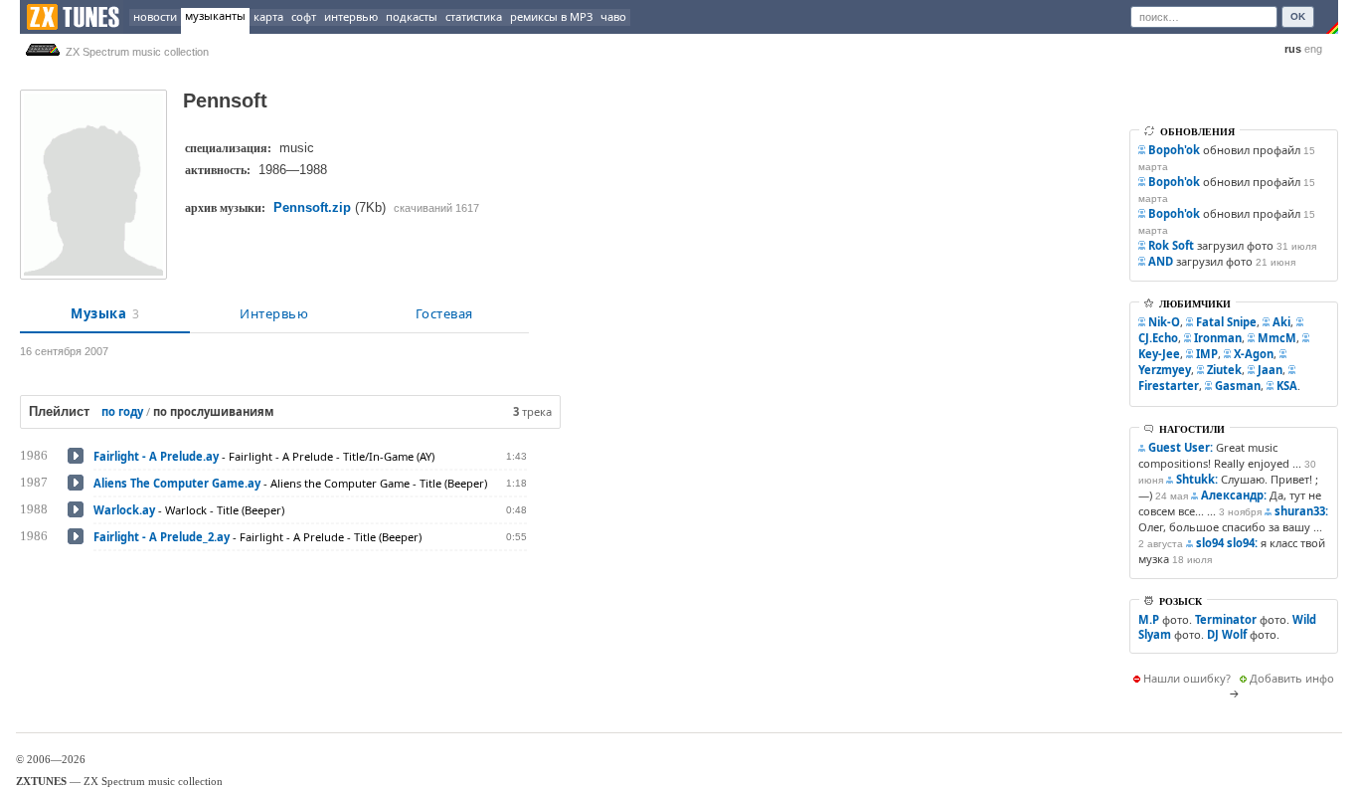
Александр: (1234, 495)
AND (1160, 261)
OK (1297, 16)
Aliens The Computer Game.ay (176, 483)
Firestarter (1168, 385)
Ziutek (1224, 369)
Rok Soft (1171, 245)
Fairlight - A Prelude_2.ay (161, 536)
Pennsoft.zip (312, 207)
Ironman (1218, 337)
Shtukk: (1197, 479)
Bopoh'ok (1174, 149)
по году (122, 411)
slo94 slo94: (1227, 542)
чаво (613, 16)
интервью (351, 16)
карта (268, 16)
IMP (1207, 353)
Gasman (1238, 385)
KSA (1286, 385)
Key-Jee (1159, 353)
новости (155, 16)
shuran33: (1301, 510)
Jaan (1270, 369)
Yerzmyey (1164, 369)
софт (303, 16)
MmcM (1277, 337)
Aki (1281, 321)
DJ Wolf (1227, 634)
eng (1313, 49)
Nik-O (1164, 321)
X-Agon (1253, 353)
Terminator (1226, 619)
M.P (1148, 619)
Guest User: (1180, 447)
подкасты (411, 16)
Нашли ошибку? (1187, 678)
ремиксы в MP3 (551, 16)
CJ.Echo (1158, 337)
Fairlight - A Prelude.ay (156, 456)
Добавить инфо (1292, 678)
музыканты (215, 15)
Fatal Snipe (1226, 321)
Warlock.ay (124, 509)
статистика (473, 16)
